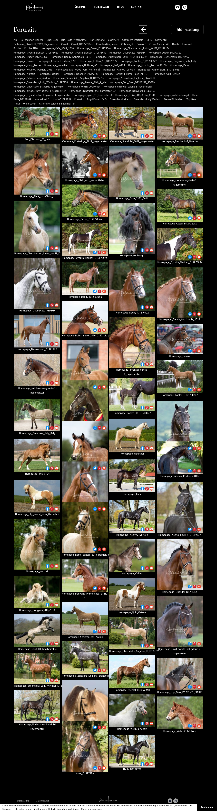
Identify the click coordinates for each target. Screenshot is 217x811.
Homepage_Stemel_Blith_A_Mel (88, 82)
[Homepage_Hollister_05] (85, 446)
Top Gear (191, 99)
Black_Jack (52, 40)
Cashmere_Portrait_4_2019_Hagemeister (144, 40)
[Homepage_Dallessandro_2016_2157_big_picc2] (85, 317)
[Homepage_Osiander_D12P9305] (180, 564)
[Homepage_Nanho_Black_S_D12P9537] (180, 507)
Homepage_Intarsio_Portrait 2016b (147, 65)
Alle (15, 40)
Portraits (79, 99)
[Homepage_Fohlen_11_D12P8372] (132, 394)
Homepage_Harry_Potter (27, 65)
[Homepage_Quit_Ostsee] (132, 594)
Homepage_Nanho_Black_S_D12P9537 (159, 70)
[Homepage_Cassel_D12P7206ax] (85, 201)
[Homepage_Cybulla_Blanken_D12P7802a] (85, 239)
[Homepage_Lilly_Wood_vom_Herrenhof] (37, 496)
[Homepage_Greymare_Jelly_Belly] (37, 415)
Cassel (64, 44)
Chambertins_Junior (107, 44)
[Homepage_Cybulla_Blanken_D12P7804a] (180, 244)
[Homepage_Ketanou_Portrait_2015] (85, 486)
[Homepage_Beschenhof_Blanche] (180, 123)
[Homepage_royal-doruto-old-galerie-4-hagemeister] (180, 621)
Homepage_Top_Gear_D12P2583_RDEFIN (132, 82)
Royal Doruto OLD (97, 99)
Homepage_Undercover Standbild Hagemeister (39, 87)
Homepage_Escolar (24, 61)
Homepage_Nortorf (24, 74)
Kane (195, 95)
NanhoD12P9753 (62, 99)
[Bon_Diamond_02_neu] (37, 122)
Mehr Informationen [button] (91, 809)
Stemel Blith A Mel (173, 99)
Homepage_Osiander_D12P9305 (80, 74)
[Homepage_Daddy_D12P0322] (132, 285)
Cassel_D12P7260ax (82, 44)
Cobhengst (127, 44)
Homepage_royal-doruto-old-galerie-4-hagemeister (42, 95)
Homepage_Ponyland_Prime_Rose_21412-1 (126, 74)
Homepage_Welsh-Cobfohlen (84, 87)
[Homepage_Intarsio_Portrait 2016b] (180, 457)
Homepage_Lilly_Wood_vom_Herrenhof (78, 70)
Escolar (17, 48)
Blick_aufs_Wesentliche (74, 40)
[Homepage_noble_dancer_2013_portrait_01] (85, 527)
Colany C (141, 44)
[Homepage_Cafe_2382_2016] (132, 171)
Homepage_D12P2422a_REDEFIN (127, 53)
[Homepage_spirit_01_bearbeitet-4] (37, 630)
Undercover (29, 104)
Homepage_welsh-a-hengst (174, 95)
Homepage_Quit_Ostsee (166, 74)
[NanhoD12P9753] (132, 751)
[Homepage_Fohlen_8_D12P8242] (180, 376)
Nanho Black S (42, 99)
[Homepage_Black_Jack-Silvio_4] (37, 169)
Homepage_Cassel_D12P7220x (94, 48)
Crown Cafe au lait (159, 44)
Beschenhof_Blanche (32, 40)
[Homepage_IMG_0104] (37, 455)
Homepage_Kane (179, 65)
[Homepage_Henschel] (132, 435)
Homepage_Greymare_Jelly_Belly (178, 61)
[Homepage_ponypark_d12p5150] (37, 592)
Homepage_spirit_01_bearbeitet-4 (93, 95)
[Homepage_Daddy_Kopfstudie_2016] (180, 292)
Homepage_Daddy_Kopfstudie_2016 (71, 57)
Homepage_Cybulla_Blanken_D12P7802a (36, 53)
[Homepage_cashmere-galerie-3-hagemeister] (180, 162)
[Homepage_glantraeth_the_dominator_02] (85, 405)
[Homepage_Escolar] (180, 339)
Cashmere (113, 40)
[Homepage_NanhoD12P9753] (132, 516)
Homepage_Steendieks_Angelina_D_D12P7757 (78, 78)
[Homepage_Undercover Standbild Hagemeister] (37, 706)
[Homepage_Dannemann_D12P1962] (37, 331)
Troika (17, 104)
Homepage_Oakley (49, 74)
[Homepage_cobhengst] (132, 228)
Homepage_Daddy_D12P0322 (165, 53)
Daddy (175, 44)
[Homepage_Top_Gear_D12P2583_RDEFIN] (180, 674)
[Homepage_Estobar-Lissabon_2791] (85, 365)
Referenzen (101, 7)
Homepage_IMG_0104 (113, 65)
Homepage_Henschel (55, 65)
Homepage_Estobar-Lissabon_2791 (57, 61)
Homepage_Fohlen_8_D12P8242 (139, 61)
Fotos (120, 7)
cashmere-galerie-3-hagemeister (57, 104)
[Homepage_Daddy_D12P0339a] (85, 278)
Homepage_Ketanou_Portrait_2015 (33, 70)
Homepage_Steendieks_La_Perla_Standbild (131, 78)
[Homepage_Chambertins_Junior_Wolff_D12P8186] (37, 226)
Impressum (23, 800)
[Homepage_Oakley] (132, 555)
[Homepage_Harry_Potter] (180, 426)
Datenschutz (42, 800)
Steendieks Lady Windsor (147, 99)
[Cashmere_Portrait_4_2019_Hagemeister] (85, 123)
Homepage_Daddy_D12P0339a (30, 57)
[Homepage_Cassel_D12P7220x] (180, 205)
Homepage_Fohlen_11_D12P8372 (98, 61)
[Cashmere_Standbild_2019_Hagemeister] (132, 123)
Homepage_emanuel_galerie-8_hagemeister (128, 87)
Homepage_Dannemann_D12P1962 (169, 57)
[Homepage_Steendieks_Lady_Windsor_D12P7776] (37, 668)
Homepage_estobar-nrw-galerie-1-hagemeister (40, 91)
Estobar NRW (31, 48)
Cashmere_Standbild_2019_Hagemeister (36, 44)
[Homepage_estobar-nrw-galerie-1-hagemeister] (37, 370)
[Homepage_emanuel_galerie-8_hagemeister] (132, 342)
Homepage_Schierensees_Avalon (32, 78)
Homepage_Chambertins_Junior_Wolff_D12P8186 (142, 48)
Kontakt (137, 7)
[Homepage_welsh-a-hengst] (132, 710)
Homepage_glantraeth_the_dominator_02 (92, 91)
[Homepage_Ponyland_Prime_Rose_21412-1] (85, 575)
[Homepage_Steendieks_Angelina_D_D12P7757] (132, 633)
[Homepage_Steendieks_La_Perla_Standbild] (85, 657)
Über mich (80, 7)
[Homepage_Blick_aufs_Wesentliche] (85, 162)
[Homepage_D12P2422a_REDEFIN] (37, 283)
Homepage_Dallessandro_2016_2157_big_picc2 (121, 57)
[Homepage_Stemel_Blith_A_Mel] (132, 671)
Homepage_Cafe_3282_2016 (58, 48)
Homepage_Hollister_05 (84, 65)
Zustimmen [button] (207, 807)
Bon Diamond (97, 40)
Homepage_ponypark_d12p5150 (137, 91)
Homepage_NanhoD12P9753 (119, 70)
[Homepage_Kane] (132, 475)
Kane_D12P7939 (22, 99)
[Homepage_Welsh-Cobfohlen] (180, 712)
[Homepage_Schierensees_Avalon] (85, 618)
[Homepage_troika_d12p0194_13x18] (85, 705)
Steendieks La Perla (120, 99)
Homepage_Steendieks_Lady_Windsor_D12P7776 (41, 82)
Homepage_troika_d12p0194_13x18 (135, 95)
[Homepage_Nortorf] (37, 544)
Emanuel (187, 44)
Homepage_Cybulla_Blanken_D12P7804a (84, 53)
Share (47, 134)
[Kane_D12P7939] (85, 746)
